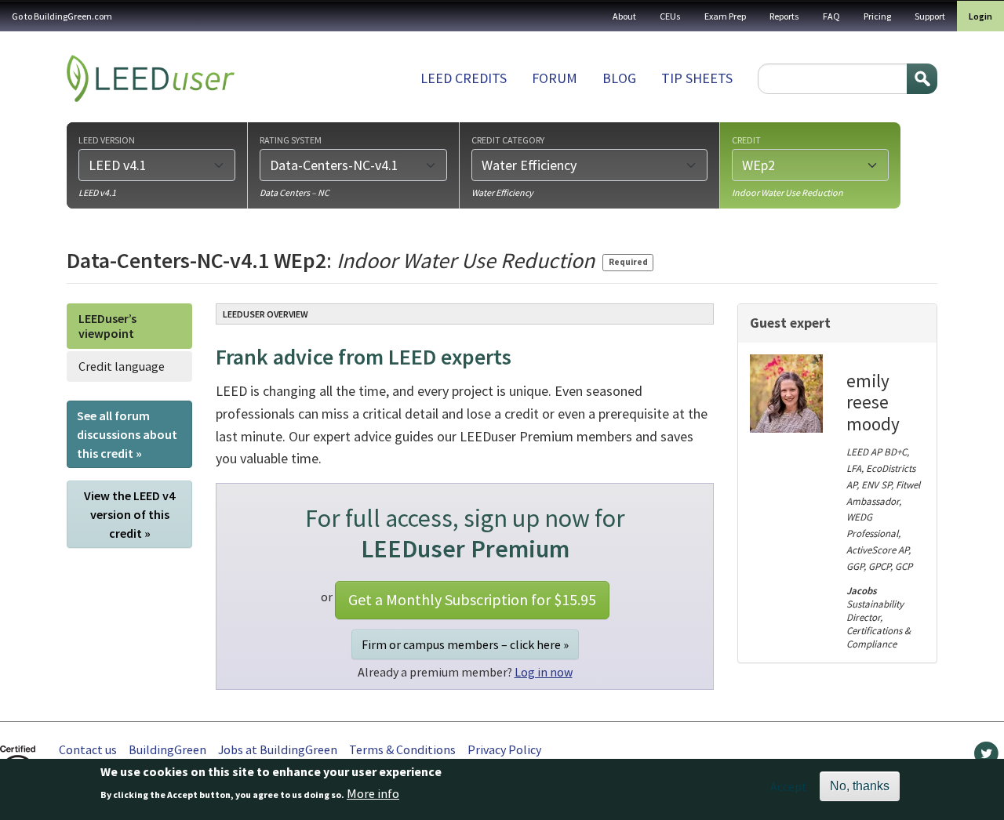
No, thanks (859, 786)
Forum (554, 78)
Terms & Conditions (402, 749)
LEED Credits (463, 78)
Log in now (544, 672)
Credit (746, 139)
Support (930, 16)
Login (980, 16)
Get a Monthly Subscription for (472, 599)
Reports (784, 16)
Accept (788, 786)
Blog (619, 78)
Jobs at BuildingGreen (277, 749)
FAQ (831, 16)
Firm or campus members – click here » (465, 644)
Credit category (507, 139)
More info (373, 794)
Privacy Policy (504, 749)
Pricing (877, 16)
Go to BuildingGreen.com (62, 16)
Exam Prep (725, 16)
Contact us (88, 749)
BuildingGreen (167, 749)
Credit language (121, 366)
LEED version (106, 139)
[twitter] (986, 757)
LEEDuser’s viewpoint (107, 325)
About (624, 16)
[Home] (151, 78)
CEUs (670, 16)
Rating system (291, 139)
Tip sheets (697, 78)
